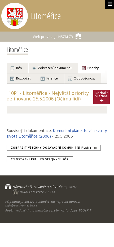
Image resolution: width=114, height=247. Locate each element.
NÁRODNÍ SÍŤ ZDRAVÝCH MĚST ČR (38, 187)
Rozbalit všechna (101, 97)
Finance (52, 78)
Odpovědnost (84, 78)
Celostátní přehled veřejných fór (40, 159)
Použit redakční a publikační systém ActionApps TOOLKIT (48, 210)
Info (19, 68)
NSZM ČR (53, 36)
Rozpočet (23, 78)
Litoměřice (17, 49)
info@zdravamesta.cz (21, 205)
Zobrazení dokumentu (55, 68)
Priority (93, 68)
